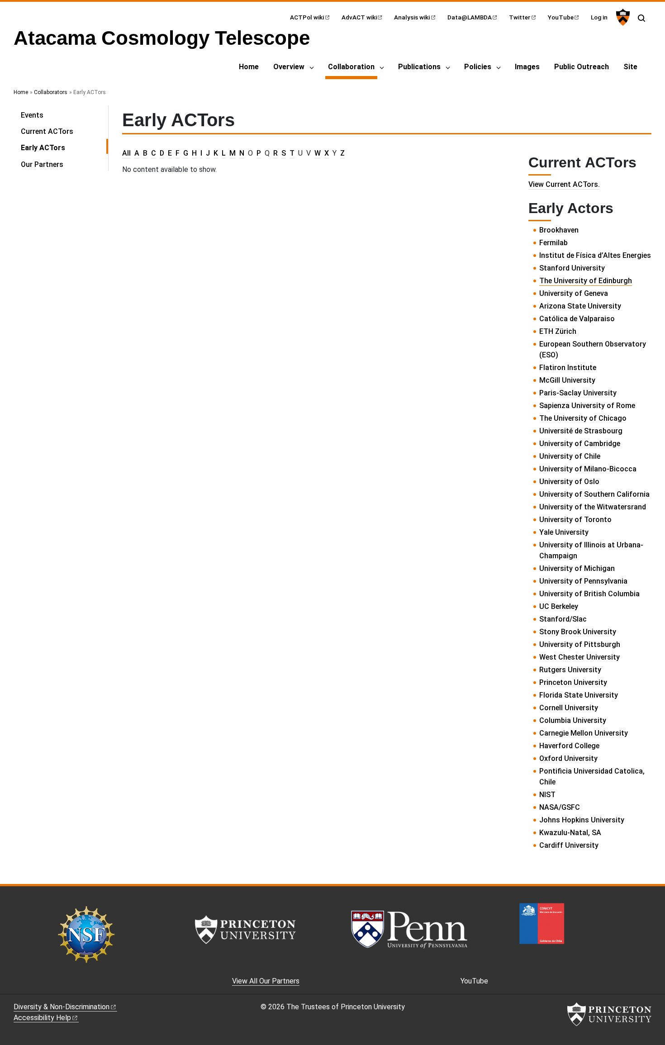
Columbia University (572, 720)
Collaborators (50, 92)
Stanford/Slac (563, 619)
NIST (547, 794)
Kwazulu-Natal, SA (570, 832)
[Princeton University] (621, 17)
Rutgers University (570, 669)
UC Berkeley (558, 606)
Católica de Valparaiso (577, 318)
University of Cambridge (579, 443)
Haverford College (569, 745)
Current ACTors (47, 131)
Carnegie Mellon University (583, 733)
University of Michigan (577, 568)
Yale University (564, 532)
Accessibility (42, 1017)
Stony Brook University (577, 631)
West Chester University (579, 657)
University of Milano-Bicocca (587, 469)
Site (630, 66)
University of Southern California (594, 494)
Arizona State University (580, 306)
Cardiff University (568, 845)
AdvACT (359, 17)
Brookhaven (559, 230)
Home (249, 66)
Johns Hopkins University (581, 820)
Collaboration (352, 66)
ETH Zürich (557, 331)
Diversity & (61, 1006)
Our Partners (42, 164)
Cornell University (568, 707)
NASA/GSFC (559, 807)
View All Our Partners (265, 981)
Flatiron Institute (567, 367)
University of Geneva (573, 293)
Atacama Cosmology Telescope (162, 38)
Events (32, 115)
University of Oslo (569, 481)
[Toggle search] (641, 18)
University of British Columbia (589, 593)
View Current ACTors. (564, 184)
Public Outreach (581, 66)
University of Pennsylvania (583, 581)
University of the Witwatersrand (592, 507)
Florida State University (578, 695)
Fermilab (553, 242)
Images (527, 66)
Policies (477, 66)
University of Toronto (575, 519)
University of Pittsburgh (579, 644)
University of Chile (569, 456)
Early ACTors (64, 147)
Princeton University (573, 682)
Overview (288, 66)
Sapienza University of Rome (587, 405)
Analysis (412, 17)
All (126, 153)
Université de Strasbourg (580, 431)
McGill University (567, 380)
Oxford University (568, 758)
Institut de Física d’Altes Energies (595, 255)
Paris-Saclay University (578, 393)
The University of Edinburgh (585, 280)
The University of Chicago (583, 418)
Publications (419, 66)
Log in (599, 17)
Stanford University (572, 268)
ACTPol (307, 17)
